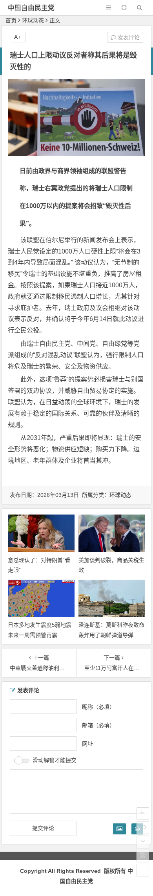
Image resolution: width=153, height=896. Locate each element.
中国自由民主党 (31, 8)
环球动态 (33, 20)
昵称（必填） (98, 706)
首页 (10, 20)
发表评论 (128, 37)
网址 (87, 743)
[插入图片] (119, 828)
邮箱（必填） (98, 725)
